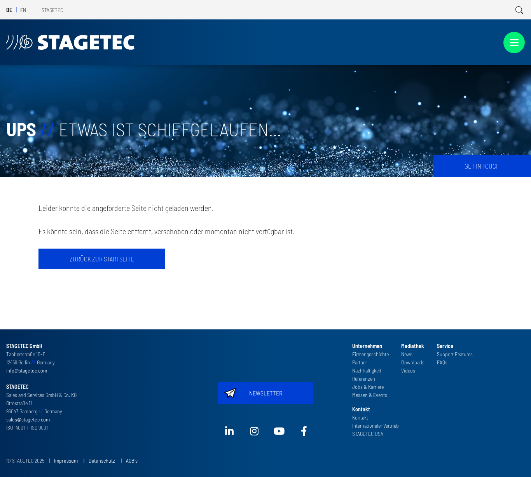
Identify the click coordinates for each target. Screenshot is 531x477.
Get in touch (482, 166)
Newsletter (265, 393)
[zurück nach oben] (514, 460)
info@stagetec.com (26, 370)
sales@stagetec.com (28, 419)
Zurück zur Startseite (102, 259)
